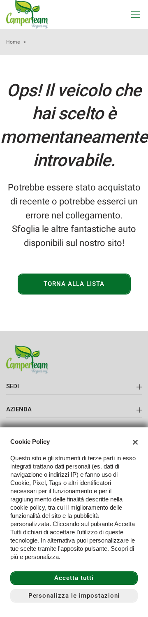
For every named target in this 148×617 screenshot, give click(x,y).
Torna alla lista (74, 284)
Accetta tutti (73, 578)
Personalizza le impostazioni (74, 595)
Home (13, 42)
